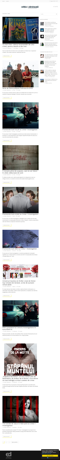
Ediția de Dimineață (7, 48)
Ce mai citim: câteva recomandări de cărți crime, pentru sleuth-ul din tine (18, 45)
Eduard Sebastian (7, 90)
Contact (7, 1)
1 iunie (13, 216)
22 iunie (13, 174)
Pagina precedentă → (15, 442)
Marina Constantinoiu (50, 76)
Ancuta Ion (48, 58)
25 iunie (13, 90)
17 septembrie (15, 48)
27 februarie (14, 331)
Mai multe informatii (46, 453)
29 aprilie (14, 250)
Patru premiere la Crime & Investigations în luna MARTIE (19, 328)
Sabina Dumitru (49, 83)
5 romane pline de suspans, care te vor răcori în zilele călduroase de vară (19, 172)
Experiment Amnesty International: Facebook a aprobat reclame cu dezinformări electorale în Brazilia (51, 44)
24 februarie (14, 382)
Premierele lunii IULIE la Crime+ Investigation (19, 130)
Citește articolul (6, 55)
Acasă (3, 1)
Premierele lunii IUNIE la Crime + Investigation (20, 214)
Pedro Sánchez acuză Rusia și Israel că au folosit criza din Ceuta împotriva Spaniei (51, 23)
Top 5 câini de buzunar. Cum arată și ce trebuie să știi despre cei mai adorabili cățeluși (51, 56)
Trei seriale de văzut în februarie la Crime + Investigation (19, 425)
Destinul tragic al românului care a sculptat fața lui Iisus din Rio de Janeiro (51, 80)
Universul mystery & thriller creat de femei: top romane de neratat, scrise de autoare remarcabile (19, 283)
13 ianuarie (14, 427)
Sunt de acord (50, 455)
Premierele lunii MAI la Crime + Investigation (19, 249)
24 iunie (13, 131)
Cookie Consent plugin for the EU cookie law (50, 457)
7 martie (13, 286)
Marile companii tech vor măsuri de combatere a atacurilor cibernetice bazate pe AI (50, 30)
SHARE (22, 48)
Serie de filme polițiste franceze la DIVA (17, 88)
